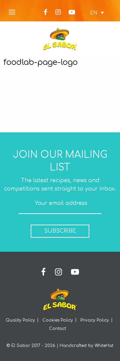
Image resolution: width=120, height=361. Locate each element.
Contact (57, 328)
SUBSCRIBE (60, 231)
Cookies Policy (57, 320)
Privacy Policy (94, 320)
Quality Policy (20, 320)
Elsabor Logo (60, 39)
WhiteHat (104, 345)
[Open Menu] (12, 12)
